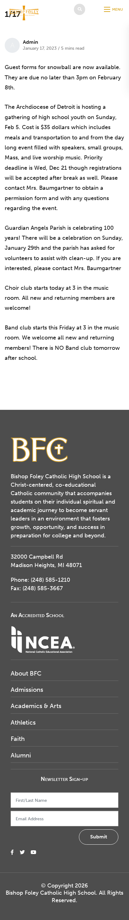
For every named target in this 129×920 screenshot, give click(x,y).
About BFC (26, 673)
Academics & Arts (36, 706)
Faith (18, 738)
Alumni (21, 755)
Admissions (27, 689)
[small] (12, 852)
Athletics (23, 722)
